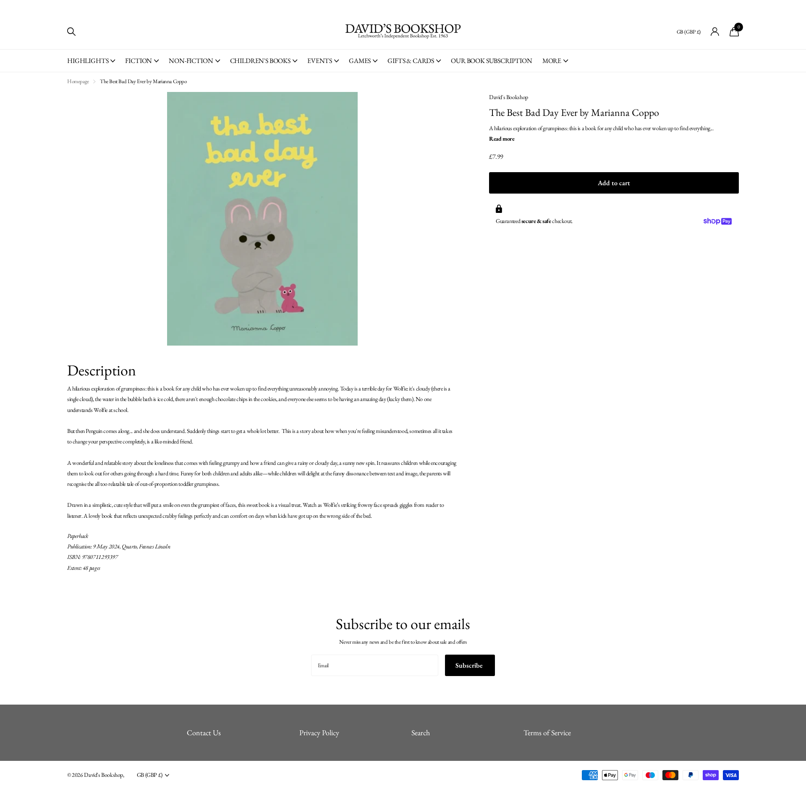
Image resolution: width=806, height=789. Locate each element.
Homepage (78, 81)
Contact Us (204, 732)
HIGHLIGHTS (87, 60)
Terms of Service (547, 732)
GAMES (360, 60)
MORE (551, 60)
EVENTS (319, 60)
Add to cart (614, 182)
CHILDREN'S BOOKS (260, 60)
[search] (71, 31)
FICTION (138, 60)
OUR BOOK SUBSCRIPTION (491, 60)
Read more (502, 138)
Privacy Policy (319, 732)
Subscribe (469, 665)
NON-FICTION (191, 60)
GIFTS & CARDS (410, 60)
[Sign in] (715, 31)
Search (420, 732)
